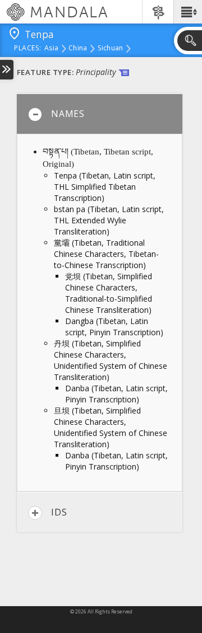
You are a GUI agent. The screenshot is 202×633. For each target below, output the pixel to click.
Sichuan (110, 49)
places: (28, 49)
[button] (187, 12)
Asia (51, 49)
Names (68, 113)
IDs (59, 512)
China (77, 49)
